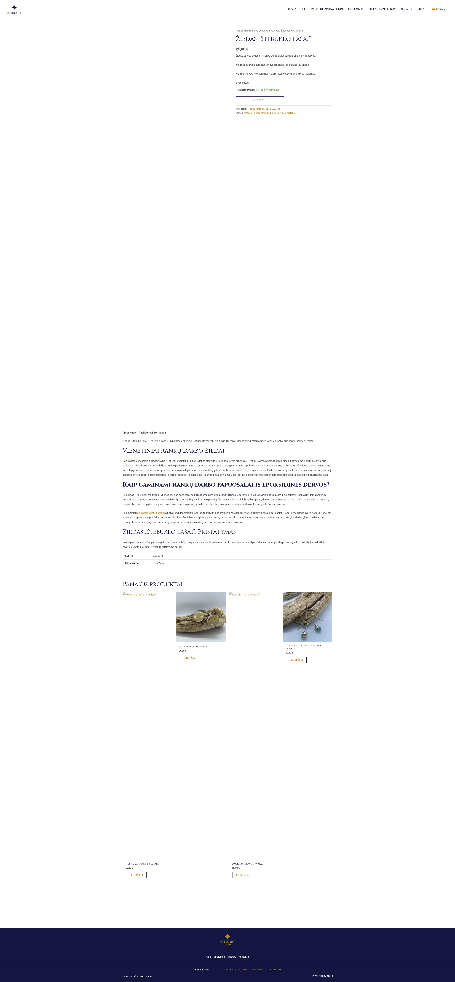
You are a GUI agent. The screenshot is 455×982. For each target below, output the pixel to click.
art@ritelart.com (236, 969)
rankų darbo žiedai (270, 113)
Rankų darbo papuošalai (257, 30)
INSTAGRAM (274, 969)
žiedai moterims (288, 113)
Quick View (147, 856)
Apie (208, 956)
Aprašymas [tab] (129, 432)
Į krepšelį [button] (136, 875)
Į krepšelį (260, 99)
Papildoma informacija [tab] (152, 432)
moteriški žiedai (252, 113)
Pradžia (239, 30)
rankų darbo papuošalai (149, 512)
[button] (425, 9)
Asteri (330, 976)
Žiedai (275, 30)
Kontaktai (244, 956)
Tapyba (232, 956)
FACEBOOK (258, 969)
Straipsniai (219, 956)
